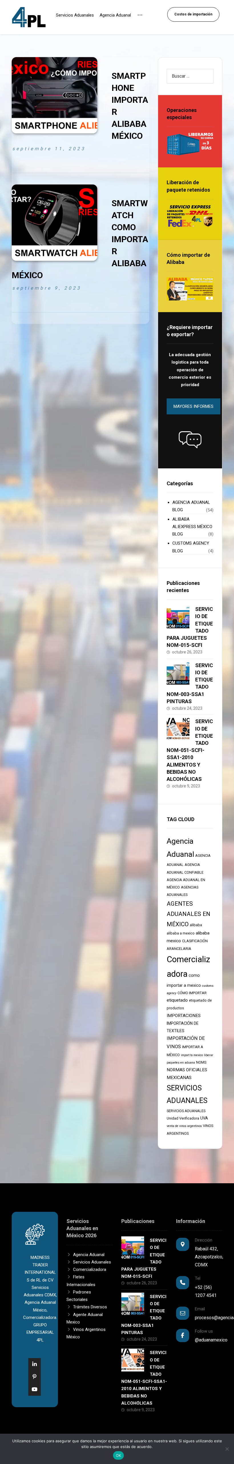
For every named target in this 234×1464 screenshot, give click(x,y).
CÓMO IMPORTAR (192, 993)
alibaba (196, 925)
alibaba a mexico (181, 933)
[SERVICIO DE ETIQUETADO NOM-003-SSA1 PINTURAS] (178, 673)
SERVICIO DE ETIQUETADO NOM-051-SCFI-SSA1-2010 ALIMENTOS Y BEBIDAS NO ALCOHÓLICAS (190, 750)
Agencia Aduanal (88, 1254)
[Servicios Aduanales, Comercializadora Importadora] (29, 17)
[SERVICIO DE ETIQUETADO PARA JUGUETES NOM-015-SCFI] (178, 616)
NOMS (201, 1062)
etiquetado (177, 1000)
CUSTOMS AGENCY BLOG (190, 547)
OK (118, 1455)
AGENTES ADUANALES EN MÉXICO (188, 914)
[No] (227, 1449)
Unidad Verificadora (183, 1118)
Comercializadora (89, 1269)
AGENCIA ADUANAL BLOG (191, 506)
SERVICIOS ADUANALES (186, 1111)
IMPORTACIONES (184, 1015)
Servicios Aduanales (92, 1262)
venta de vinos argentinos (184, 1126)
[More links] (140, 18)
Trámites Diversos (90, 1306)
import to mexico (192, 1055)
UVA (204, 1118)
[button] (190, 439)
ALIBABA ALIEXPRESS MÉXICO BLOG (192, 527)
